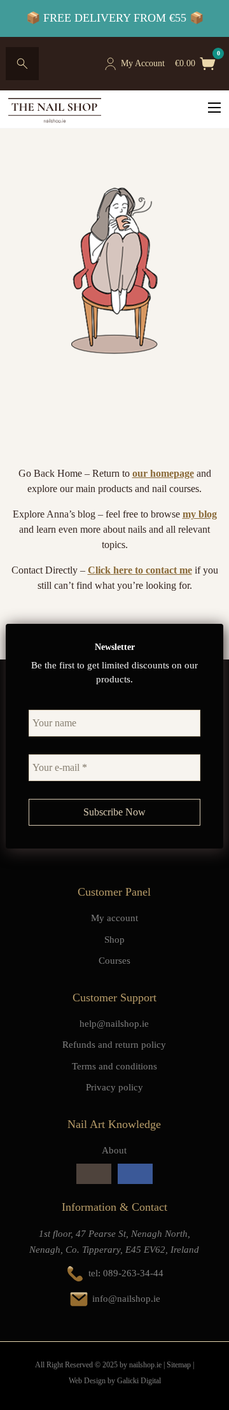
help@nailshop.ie (114, 1024)
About (114, 1150)
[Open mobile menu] (214, 107)
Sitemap (179, 1364)
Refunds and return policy (114, 1045)
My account (114, 918)
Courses (114, 960)
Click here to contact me (140, 570)
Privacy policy (114, 1087)
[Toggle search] (22, 63)
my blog (200, 514)
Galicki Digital (139, 1380)
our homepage (163, 473)
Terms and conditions (114, 1066)
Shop (114, 939)
